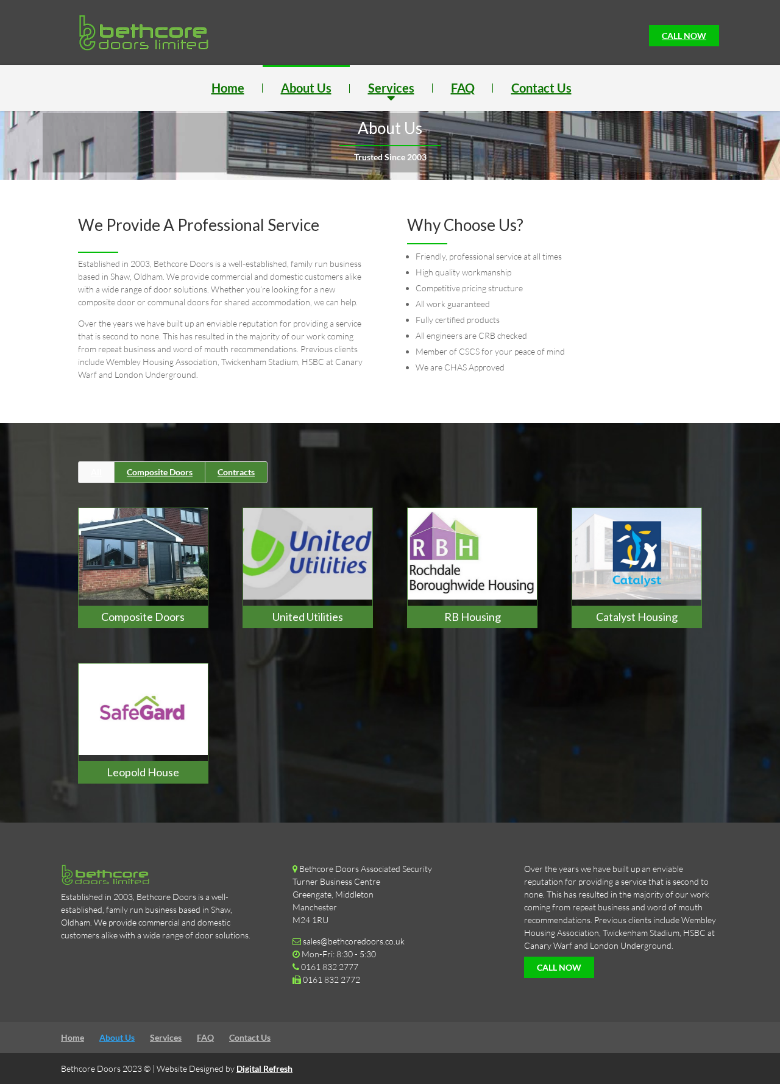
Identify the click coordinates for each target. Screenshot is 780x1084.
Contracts (236, 472)
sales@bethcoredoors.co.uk (354, 941)
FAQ (463, 87)
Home (227, 87)
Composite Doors (160, 472)
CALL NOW (684, 35)
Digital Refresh (264, 1068)
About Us (306, 87)
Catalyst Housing (637, 616)
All (96, 472)
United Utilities (307, 616)
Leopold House (143, 772)
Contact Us (541, 87)
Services (391, 87)
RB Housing (472, 616)
